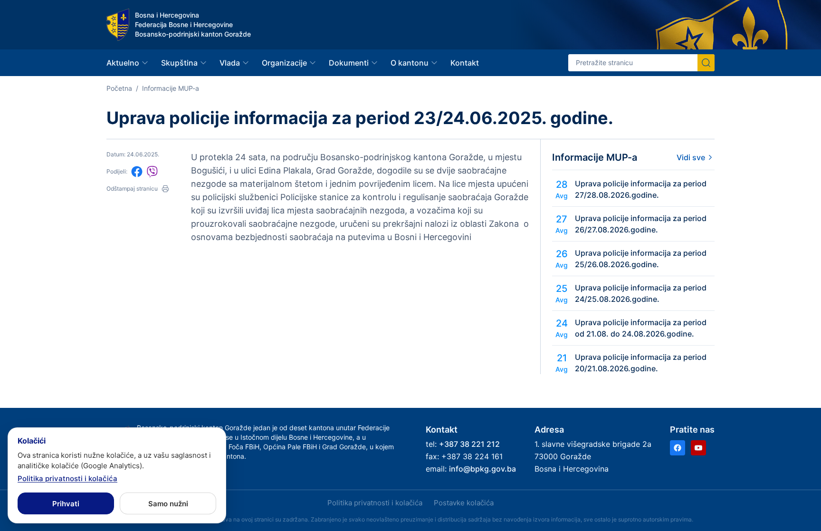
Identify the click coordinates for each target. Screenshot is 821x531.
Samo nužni (168, 503)
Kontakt (464, 63)
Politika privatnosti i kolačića (374, 502)
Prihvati (65, 503)
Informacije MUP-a (170, 88)
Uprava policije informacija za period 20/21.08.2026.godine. (640, 362)
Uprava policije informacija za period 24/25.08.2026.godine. (640, 293)
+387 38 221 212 (469, 444)
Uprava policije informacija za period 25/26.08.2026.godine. (640, 258)
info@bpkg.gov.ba (482, 468)
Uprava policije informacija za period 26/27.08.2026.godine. (640, 223)
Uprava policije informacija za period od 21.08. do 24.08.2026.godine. (640, 328)
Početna (119, 88)
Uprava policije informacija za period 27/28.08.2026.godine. (640, 189)
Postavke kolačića (464, 502)
